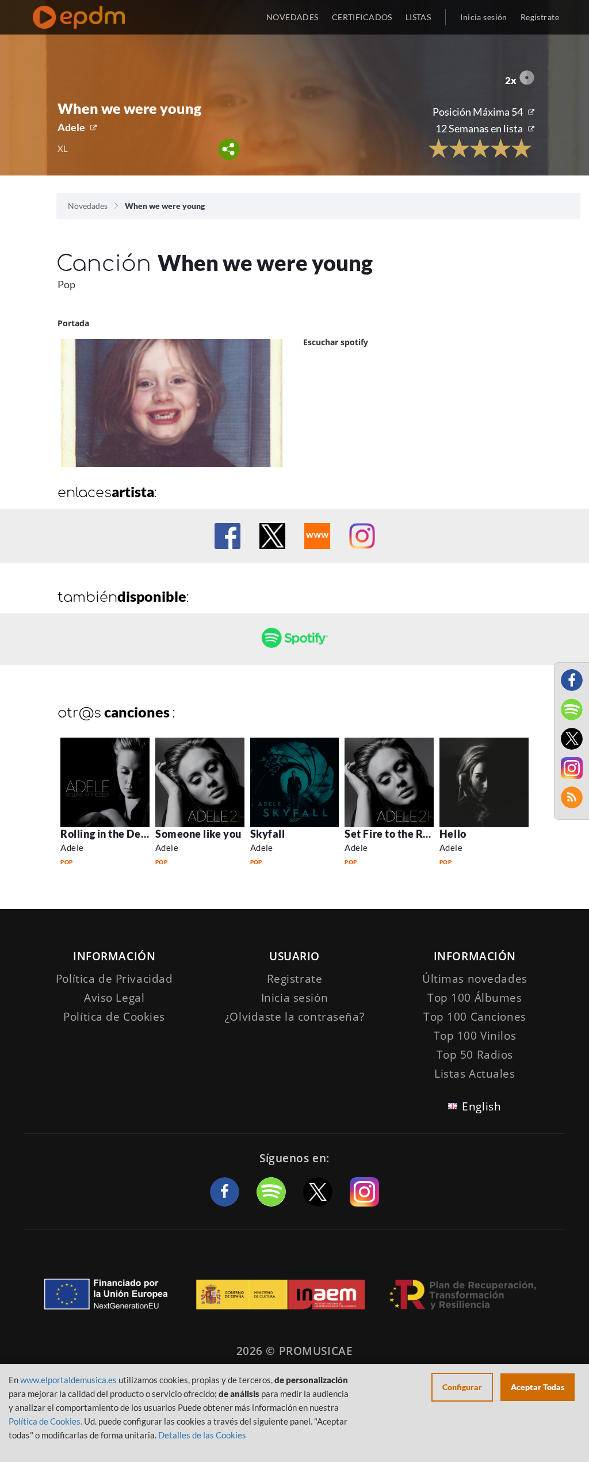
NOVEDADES (292, 17)
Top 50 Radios (475, 1054)
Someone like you (198, 833)
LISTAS (418, 17)
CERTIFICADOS (362, 17)
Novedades (88, 206)
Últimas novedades (474, 978)
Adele (71, 127)
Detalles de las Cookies (202, 1435)
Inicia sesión (483, 17)
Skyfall (267, 833)
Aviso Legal (114, 997)
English (481, 1106)
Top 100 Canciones (474, 1016)
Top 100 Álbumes (474, 997)
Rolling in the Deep (106, 833)
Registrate (295, 978)
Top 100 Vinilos (475, 1035)
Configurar (462, 1387)
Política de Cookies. (45, 1421)
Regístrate (540, 17)
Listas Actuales (474, 1073)
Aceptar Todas (537, 1387)
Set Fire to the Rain (391, 833)
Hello (452, 833)
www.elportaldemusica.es (68, 1380)
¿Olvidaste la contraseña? (294, 1016)
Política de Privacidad (114, 978)
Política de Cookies (114, 1016)
